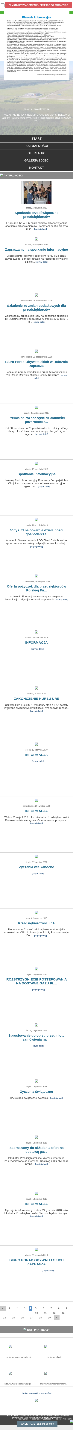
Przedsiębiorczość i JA (36, 923)
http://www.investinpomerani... (53, 1384)
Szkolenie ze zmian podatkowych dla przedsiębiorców (36, 307)
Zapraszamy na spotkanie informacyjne (36, 249)
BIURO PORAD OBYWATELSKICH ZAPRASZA (36, 1262)
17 (31, 1317)
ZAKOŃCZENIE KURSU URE (36, 699)
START (36, 138)
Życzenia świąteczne (36, 1092)
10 (36, 1313)
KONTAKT (36, 167)
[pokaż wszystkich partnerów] (36, 1393)
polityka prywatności (52, 1417)
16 (22, 1317)
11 (45, 1313)
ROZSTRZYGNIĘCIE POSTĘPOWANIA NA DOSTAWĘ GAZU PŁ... (36, 981)
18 (40, 1317)
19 (49, 1317)
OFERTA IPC (36, 153)
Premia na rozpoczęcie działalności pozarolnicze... (36, 420)
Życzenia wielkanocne (36, 867)
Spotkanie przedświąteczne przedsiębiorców (36, 215)
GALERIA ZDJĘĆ (36, 160)
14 (4, 1317)
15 (13, 1317)
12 (54, 1313)
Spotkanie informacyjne (37, 474)
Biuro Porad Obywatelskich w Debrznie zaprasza (36, 364)
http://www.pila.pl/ (53, 1357)
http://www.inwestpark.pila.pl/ (18, 1357)
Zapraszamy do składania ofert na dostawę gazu (37, 1150)
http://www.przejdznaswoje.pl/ (17, 1384)
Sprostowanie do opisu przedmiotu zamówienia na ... (36, 1037)
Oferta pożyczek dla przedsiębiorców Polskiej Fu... (36, 588)
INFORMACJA (36, 642)
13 (63, 1313)
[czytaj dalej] (40, 229)
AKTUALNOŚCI (36, 146)
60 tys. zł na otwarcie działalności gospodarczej (36, 532)
